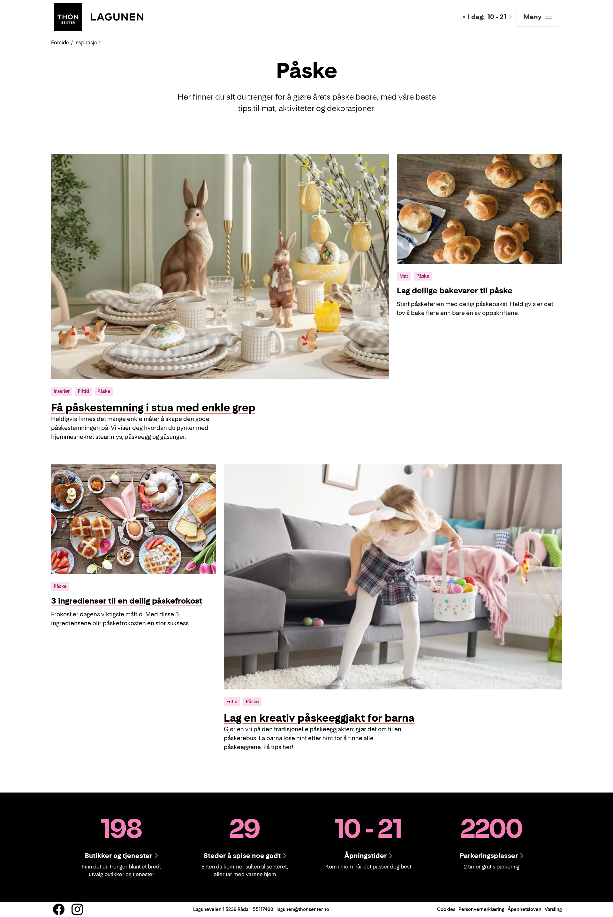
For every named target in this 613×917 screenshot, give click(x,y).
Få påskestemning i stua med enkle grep (153, 408)
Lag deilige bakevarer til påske (454, 290)
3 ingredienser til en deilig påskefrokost (126, 600)
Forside (60, 42)
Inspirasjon (87, 42)
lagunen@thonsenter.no (302, 909)
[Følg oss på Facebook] (58, 909)
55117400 (263, 909)
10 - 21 (487, 17)
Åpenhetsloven (524, 909)
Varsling (553, 909)
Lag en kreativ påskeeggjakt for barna (319, 718)
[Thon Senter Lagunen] (98, 16)
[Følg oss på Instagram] (77, 909)
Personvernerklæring (481, 909)
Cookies (446, 909)
